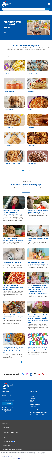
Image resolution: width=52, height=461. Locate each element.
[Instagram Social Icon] (26, 374)
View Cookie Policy (8, 456)
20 (30, 362)
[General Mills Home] (7, 4)
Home (3, 13)
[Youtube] (38, 374)
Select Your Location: (8, 407)
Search (47, 9)
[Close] (50, 452)
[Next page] (31, 170)
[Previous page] (20, 170)
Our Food (8, 13)
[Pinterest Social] (42, 374)
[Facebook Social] (22, 374)
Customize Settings (17, 458)
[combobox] (24, 9)
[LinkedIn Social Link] (30, 374)
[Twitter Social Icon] (34, 374)
